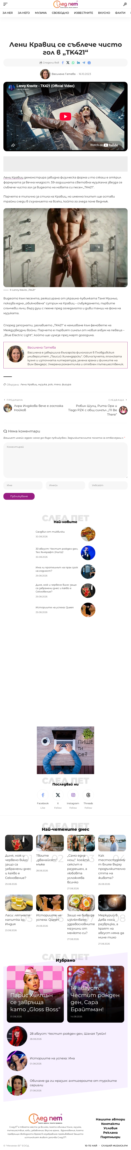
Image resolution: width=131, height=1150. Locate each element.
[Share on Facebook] (62, 62)
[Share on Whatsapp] (73, 62)
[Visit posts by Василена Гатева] (45, 74)
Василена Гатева (64, 74)
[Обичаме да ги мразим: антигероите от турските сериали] (17, 1085)
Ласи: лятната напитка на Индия (17, 919)
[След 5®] (65, 4)
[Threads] (88, 799)
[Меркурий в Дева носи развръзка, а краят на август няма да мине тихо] (112, 903)
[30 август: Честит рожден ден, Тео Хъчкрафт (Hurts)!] (88, 553)
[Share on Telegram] (83, 62)
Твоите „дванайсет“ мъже (46, 860)
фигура (66, 384)
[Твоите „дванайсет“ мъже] (50, 843)
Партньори (110, 1137)
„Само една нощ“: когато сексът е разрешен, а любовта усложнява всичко (78, 869)
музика (42, 384)
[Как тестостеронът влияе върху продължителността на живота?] (112, 843)
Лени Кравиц (13, 177)
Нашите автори (110, 1119)
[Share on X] (68, 62)
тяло (57, 384)
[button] (6, 4)
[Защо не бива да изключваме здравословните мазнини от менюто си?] (81, 903)
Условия (110, 1128)
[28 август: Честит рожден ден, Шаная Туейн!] (17, 1036)
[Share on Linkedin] (78, 62)
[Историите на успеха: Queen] (88, 610)
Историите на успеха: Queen (55, 607)
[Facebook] (43, 799)
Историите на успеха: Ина (52, 1058)
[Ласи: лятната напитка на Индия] (19, 903)
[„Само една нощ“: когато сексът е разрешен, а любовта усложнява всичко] (81, 843)
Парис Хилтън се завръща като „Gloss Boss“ (35, 1002)
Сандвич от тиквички (50, 531)
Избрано (65, 960)
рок (50, 384)
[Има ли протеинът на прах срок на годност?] (88, 571)
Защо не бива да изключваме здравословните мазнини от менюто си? (81, 924)
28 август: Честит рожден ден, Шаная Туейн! (68, 1034)
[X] (58, 799)
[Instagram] (73, 799)
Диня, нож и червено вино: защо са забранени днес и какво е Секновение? (56, 588)
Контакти (110, 1124)
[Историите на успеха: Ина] (17, 1061)
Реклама (110, 1133)
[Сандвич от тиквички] (88, 534)
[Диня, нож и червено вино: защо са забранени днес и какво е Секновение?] (88, 590)
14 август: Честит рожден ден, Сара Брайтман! (95, 999)
